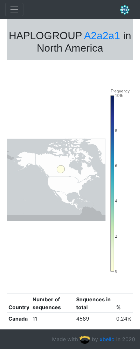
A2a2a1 (102, 35)
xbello (107, 339)
